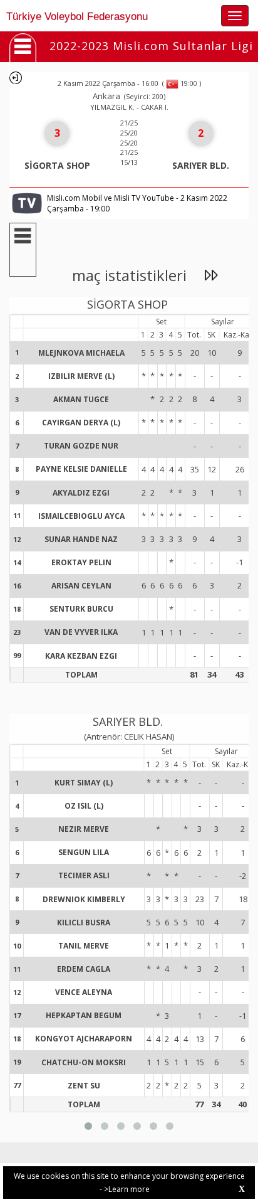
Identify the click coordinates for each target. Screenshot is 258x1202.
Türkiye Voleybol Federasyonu (77, 17)
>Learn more (127, 1189)
